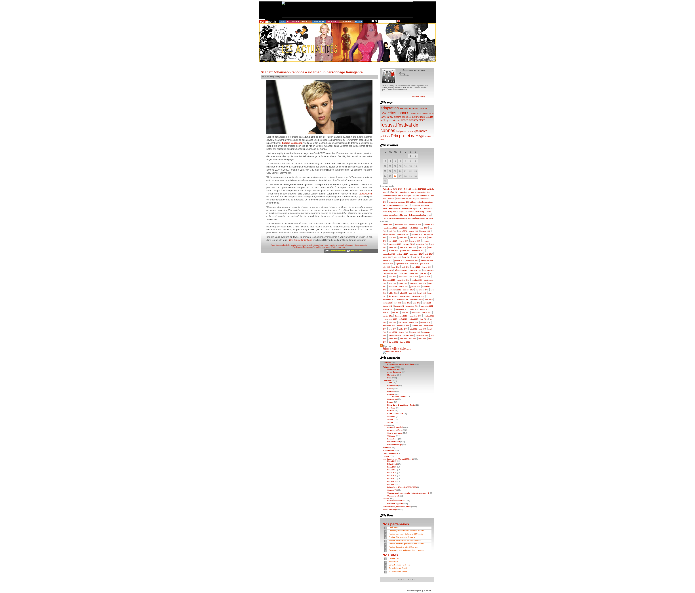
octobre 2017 (402, 254)
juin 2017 (397, 257)
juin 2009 (413, 329)
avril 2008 (422, 339)
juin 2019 (413, 238)
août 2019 (392, 238)
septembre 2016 (401, 264)
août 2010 (403, 319)
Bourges (391, 391)
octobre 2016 (388, 264)
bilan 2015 (392, 473)
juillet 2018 (393, 247)
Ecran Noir (393, 562)
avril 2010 (392, 322)
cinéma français (402, 117)
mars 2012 (427, 303)
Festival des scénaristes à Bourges (403, 547)
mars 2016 (416, 267)
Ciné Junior (394, 527)
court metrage (417, 117)
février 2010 (413, 322)
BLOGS (358, 21)
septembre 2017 (416, 254)
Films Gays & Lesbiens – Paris (401, 405)
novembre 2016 (427, 260)
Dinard (390, 402)
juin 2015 (423, 274)
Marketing (391, 375)
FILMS (282, 21)
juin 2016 (386, 267)
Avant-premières (394, 430)
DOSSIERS (306, 21)
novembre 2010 (415, 316)
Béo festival (392, 386)
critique (396, 120)
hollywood (401, 131)
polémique (301, 245)
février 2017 (387, 260)
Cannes (390, 394)
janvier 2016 (388, 270)
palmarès (421, 131)
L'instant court (393, 442)
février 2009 (403, 332)
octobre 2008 (408, 335)
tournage (417, 136)
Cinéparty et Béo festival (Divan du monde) (406, 531)
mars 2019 (393, 241)
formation (387, 448)
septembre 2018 (422, 244)
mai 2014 (422, 283)
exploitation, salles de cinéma (400, 364)
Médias (386, 499)
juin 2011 (386, 313)
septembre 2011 (401, 309)
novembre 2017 (389, 254)
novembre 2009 (403, 326)
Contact (427, 591)
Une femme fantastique (300, 240)
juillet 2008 (393, 339)
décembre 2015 (401, 270)
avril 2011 (405, 313)
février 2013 (393, 296)
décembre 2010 (401, 316)
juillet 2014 (403, 283)
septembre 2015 (390, 274)
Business (387, 362)
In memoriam (388, 450)
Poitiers (390, 411)
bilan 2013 (392, 467)
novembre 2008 (395, 335)
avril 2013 (422, 293)
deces (404, 119)
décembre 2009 (389, 326)
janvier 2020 (425, 231)
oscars (411, 131)
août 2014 (392, 283)
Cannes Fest (394, 558)
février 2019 (403, 241)
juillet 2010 (413, 319)
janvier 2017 (399, 260)
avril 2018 (422, 247)
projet (309, 245)
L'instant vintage (394, 445)
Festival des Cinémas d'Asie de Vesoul (405, 540)
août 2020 (403, 228)
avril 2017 (416, 257)
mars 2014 (393, 287)
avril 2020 (392, 231)
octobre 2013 (408, 290)
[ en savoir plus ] (418, 96)
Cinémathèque (393, 369)
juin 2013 (403, 293)
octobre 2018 (408, 244)
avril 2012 (416, 303)
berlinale (423, 108)
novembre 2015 (415, 270)
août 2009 (392, 329)
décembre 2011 (412, 306)
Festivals (387, 381)
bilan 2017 (392, 478)
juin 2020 (423, 228)
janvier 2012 (399, 306)
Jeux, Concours (394, 372)
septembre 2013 (422, 290)
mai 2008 (412, 339)
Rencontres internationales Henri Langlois (406, 550)
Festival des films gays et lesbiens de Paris (406, 544)
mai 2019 (422, 238)
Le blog (386, 456)
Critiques (391, 436)
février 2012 (387, 306)
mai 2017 (406, 257)
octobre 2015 (429, 270)
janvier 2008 (405, 342)
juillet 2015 (413, 274)
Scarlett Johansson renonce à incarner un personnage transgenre (312, 72)
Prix (394, 135)
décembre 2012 (418, 296)
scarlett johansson (346, 245)
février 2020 (413, 231)
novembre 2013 (395, 290)
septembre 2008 (422, 335)
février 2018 (393, 251)
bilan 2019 (392, 484)
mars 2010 (403, 322)
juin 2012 (397, 303)
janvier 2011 (388, 316)
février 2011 (426, 313)
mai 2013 (412, 293)
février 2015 (413, 277)
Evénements (388, 367)
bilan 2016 (392, 476)
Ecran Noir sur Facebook (399, 565)
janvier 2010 (425, 322)
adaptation (389, 108)
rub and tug (318, 245)
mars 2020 (403, 231)
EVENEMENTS (319, 21)
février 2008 (393, 342)
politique (385, 136)
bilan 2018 (392, 481)
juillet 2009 (403, 329)
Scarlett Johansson (292, 143)
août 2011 (414, 309)
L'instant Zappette (395, 504)
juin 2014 (413, 283)
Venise (390, 419)
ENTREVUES (332, 21)
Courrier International (396, 501)
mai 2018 (412, 247)
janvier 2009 (415, 332)
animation (405, 108)
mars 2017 (427, 257)
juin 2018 (403, 247)
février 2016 (426, 267)
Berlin (415, 109)
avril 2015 (392, 277)
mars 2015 (403, 277)
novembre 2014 (403, 280)
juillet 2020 (413, 228)
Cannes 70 (392, 490)
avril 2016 (405, 267)
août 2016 (414, 264)
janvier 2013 (405, 296)
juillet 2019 (403, 238)
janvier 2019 (415, 241)
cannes (403, 112)
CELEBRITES (293, 21)
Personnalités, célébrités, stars (316, 247)
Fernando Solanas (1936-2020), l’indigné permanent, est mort (408, 218)
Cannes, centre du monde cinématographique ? (408, 493)
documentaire (417, 119)
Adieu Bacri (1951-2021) (392, 189)
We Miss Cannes (399, 396)
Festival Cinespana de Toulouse (402, 537)
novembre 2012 (389, 300)
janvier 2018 (405, 251)
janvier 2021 (388, 225)
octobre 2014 (417, 280)
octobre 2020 (429, 225)
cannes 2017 (386, 117)
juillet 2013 (393, 293)
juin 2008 (403, 339)
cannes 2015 (415, 113)
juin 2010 (423, 319)
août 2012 (429, 300)
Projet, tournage (338, 247)
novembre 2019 (403, 234)
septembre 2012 (416, 300)
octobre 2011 (388, 309)
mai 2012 (406, 303)
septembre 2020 (390, 228)
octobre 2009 (417, 326)
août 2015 (403, 274)
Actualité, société (395, 427)
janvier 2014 (415, 287)
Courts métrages (394, 433)
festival (388, 125)
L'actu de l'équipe (390, 453)
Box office (388, 113)
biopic (293, 245)
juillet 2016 (424, 264)
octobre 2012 (402, 300)
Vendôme (391, 417)
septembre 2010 (390, 319)
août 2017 (429, 254)
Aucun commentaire (337, 251)
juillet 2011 (424, 309)
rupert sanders (330, 245)
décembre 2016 (412, 260)
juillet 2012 (387, 303)
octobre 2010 (429, 316)
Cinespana (392, 399)
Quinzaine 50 (393, 496)
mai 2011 (395, 313)
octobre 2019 (417, 234)
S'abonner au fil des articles (394, 348)
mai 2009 (422, 329)
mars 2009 (393, 332)
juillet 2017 (387, 257)
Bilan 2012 (392, 464)
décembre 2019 (389, 234)
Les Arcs (391, 408)
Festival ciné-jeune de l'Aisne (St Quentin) (406, 534)
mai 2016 (395, 267)
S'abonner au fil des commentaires (397, 350)
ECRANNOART (347, 21)
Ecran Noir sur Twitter (398, 571)
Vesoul (390, 422)
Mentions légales (414, 591)
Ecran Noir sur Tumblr (398, 568)
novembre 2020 (415, 225)
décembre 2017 (418, 251)
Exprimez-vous (357, 251)
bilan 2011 (391, 461)
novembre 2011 (427, 306)
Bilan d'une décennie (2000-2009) (402, 487)
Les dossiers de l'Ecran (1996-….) (398, 459)
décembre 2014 (389, 280)
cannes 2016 (427, 113)
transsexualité (361, 245)
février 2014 (403, 287)
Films (385, 425)
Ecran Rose (392, 439)
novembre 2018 (395, 244)
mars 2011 (416, 313)
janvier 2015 (425, 277)
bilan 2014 (392, 470)
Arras (389, 383)
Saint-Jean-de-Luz (395, 414)
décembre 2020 (401, 225)
